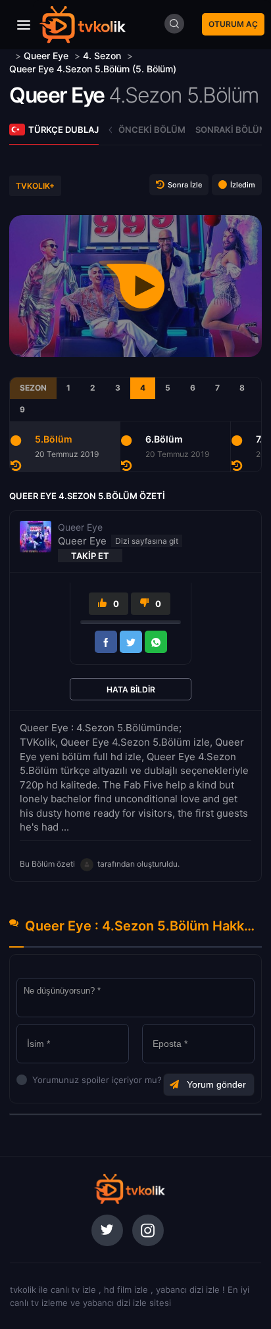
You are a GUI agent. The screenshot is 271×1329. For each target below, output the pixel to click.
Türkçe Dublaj (63, 129)
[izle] (10, 55)
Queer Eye (57, 95)
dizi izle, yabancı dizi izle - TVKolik (129, 1189)
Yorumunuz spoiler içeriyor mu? (35, 1080)
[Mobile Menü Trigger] (23, 25)
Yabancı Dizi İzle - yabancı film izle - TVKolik (82, 24)
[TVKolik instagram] (148, 1230)
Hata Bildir (131, 689)
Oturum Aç (233, 24)
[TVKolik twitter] (107, 1230)
